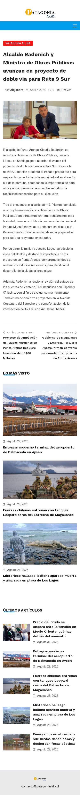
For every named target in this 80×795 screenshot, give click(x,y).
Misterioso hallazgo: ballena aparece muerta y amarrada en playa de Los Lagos (54, 712)
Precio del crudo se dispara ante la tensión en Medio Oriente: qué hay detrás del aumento (54, 629)
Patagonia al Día (18, 43)
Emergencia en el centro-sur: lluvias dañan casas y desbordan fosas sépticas (54, 739)
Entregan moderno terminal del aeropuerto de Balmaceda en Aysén (53, 656)
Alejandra (16, 90)
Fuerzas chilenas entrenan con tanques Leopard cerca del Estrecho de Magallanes (55, 683)
